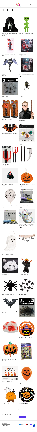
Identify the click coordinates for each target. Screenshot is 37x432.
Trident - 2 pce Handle (5, 164)
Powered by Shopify (12, 428)
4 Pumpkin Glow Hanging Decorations (7, 381)
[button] (2, 5)
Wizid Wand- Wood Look (22, 120)
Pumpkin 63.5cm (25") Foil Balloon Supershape (9, 359)
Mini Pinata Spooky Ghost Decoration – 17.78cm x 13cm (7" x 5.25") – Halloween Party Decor (10, 254)
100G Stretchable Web (5, 274)
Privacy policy (17, 428)
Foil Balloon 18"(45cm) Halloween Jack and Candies (26, 403)
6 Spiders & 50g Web (5, 96)
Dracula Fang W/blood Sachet (23, 54)
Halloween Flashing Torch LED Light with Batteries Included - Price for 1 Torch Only (9, 119)
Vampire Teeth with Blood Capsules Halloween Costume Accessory (26, 74)
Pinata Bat (3, 74)
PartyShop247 (7, 428)
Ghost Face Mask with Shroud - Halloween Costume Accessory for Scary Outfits (9, 34)
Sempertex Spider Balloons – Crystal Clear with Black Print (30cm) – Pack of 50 (9, 205)
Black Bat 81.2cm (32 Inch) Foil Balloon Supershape (9, 311)
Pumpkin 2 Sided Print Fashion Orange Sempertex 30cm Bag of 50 (27, 383)
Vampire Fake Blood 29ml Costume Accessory (8, 54)
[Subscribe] (17, 417)
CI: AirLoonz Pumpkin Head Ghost (23, 274)
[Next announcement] (35, 1)
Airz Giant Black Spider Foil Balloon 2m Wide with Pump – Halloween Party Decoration (26, 205)
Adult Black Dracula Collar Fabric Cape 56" (8, 184)
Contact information (27, 428)
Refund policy (21, 428)
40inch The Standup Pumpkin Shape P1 (8, 403)
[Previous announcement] (2, 1)
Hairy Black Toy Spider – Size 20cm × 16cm (8, 294)
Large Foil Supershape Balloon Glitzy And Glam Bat (9, 133)
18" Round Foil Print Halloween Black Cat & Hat (25, 337)
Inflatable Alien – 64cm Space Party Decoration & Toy (26, 33)
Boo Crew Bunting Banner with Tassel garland (25, 246)
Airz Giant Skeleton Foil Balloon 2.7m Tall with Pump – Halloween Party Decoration (10, 226)
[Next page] (21, 409)
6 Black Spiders (21, 317)
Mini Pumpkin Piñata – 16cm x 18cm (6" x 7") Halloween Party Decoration (27, 185)
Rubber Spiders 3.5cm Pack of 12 (23, 294)
